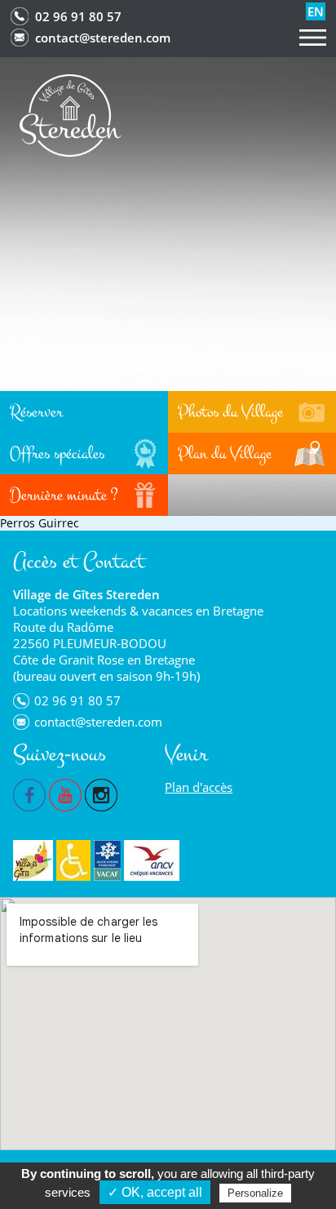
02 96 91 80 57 (78, 16)
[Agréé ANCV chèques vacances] (151, 860)
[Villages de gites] (33, 860)
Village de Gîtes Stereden (86, 594)
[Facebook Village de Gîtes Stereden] (29, 793)
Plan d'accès (198, 787)
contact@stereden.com (102, 37)
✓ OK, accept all (155, 1192)
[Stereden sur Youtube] (65, 793)
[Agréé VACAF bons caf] (107, 860)
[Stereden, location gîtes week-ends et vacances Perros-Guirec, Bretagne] (71, 114)
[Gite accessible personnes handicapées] (73, 860)
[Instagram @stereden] (101, 793)
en (315, 11)
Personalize (255, 1193)
